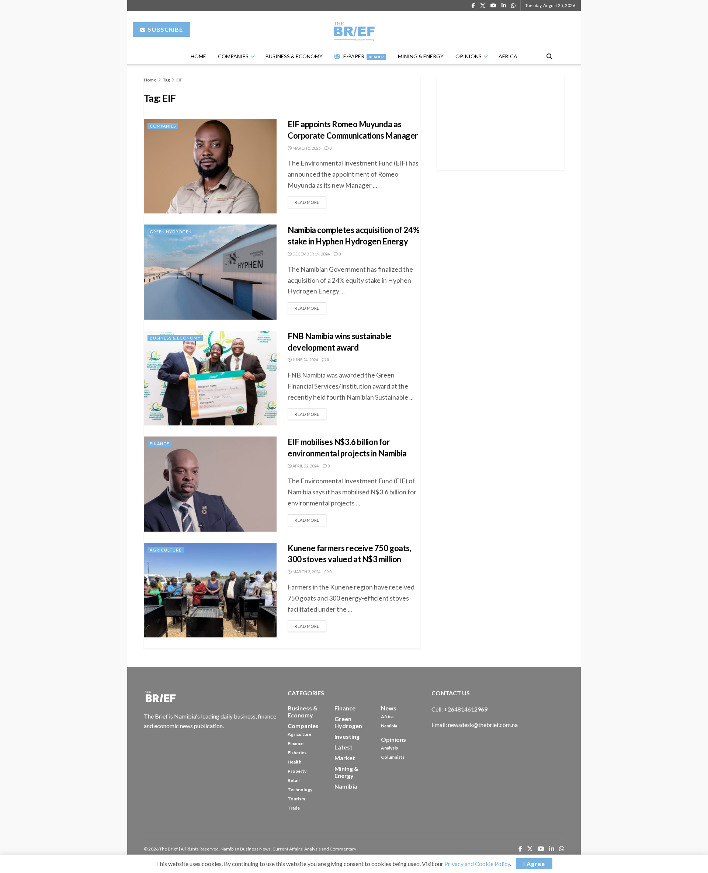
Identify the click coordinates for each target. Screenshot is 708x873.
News (388, 708)
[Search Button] (549, 56)
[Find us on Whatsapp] (513, 5)
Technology (300, 789)
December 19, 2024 (311, 253)
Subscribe (164, 29)
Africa (508, 56)
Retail (293, 780)
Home (198, 56)
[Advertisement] (500, 121)
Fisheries (297, 752)
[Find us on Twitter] (482, 5)
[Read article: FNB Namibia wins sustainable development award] (210, 378)
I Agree (534, 863)
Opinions (468, 56)
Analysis (389, 748)
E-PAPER (363, 56)
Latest (343, 747)
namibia (345, 786)
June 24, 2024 (305, 359)
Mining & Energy (421, 56)
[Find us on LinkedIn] (504, 5)
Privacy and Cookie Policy (477, 863)
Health (294, 762)
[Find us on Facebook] (473, 5)
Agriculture (165, 549)
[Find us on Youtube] (493, 5)
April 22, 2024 (305, 465)
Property (297, 771)
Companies (233, 56)
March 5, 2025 (306, 148)
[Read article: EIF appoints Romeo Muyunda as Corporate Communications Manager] (210, 166)
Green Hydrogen (171, 231)
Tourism (296, 798)
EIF (179, 80)
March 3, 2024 (306, 571)
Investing (347, 736)
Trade (294, 808)
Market (344, 757)
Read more (310, 200)
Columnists (393, 757)
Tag (166, 80)
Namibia (389, 725)
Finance (159, 443)
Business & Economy (294, 56)
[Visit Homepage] (354, 29)
